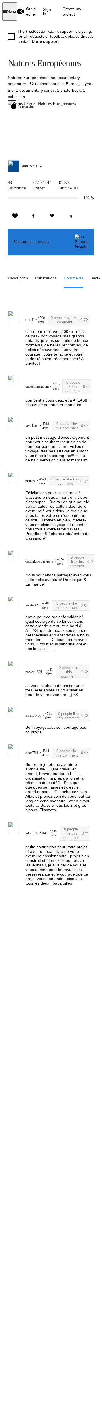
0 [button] (66, 320)
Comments (73, 278)
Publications (46, 278)
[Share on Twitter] (52, 216)
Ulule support (45, 41)
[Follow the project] (15, 216)
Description (18, 278)
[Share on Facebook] (33, 216)
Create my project (72, 11)
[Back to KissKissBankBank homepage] (21, 11)
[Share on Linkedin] (70, 216)
